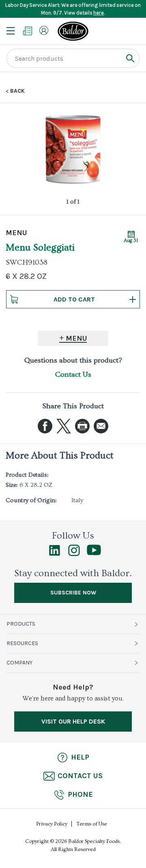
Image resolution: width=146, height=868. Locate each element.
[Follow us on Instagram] (74, 554)
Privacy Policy (51, 824)
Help (80, 757)
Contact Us (73, 374)
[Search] (130, 58)
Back (17, 91)
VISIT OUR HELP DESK (73, 721)
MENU (16, 232)
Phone (80, 794)
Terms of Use (92, 824)
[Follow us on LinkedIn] (54, 554)
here (98, 13)
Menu (76, 338)
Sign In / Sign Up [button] (43, 30)
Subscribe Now (73, 592)
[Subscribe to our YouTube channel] (94, 553)
